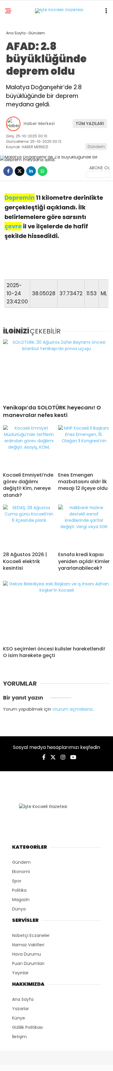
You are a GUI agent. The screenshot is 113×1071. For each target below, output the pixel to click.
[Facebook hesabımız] (44, 757)
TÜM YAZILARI (90, 124)
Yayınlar (20, 973)
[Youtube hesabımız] (73, 757)
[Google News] (98, 174)
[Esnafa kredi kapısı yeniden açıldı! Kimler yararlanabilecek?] (84, 526)
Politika (19, 890)
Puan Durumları (28, 963)
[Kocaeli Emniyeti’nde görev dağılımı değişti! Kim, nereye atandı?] (29, 446)
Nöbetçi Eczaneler (31, 935)
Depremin (20, 197)
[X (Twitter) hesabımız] (53, 757)
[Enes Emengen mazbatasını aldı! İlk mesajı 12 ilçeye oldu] (84, 446)
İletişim (19, 1037)
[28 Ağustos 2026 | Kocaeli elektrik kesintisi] (29, 526)
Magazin (21, 900)
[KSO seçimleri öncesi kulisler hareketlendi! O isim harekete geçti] (56, 611)
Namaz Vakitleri (28, 945)
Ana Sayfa (22, 999)
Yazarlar (20, 1009)
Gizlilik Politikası (27, 1027)
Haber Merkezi (39, 124)
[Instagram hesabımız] (63, 757)
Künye (18, 1018)
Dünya (19, 909)
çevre (13, 226)
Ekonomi (21, 872)
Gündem (96, 146)
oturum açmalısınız (72, 709)
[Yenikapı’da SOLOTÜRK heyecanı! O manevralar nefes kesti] (56, 369)
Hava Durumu (26, 954)
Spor (16, 881)
